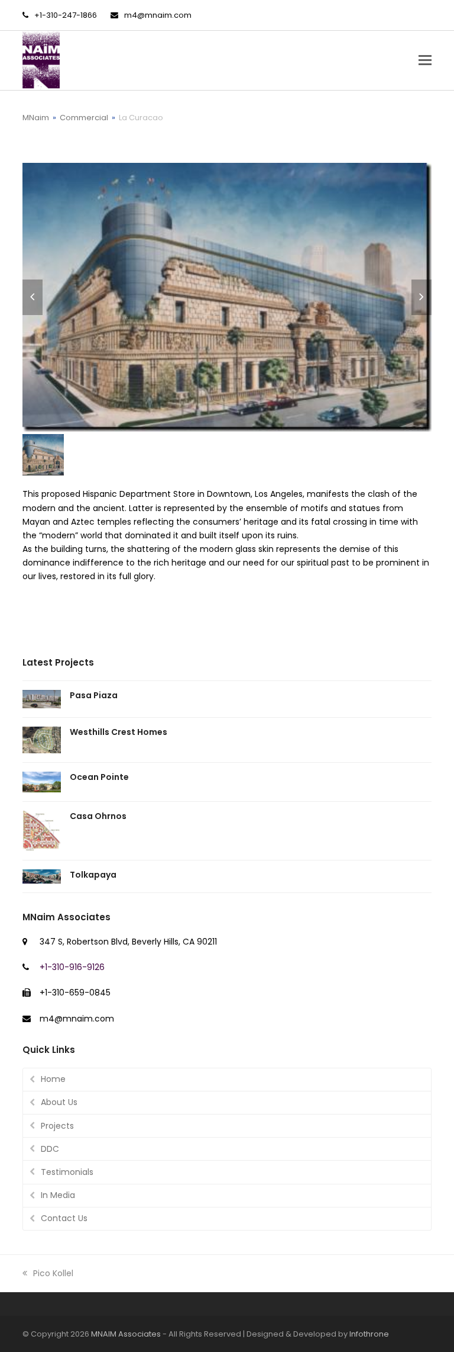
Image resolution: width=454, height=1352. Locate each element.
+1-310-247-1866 (65, 15)
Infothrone (369, 1334)
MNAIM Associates (126, 1334)
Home (53, 1079)
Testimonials (67, 1172)
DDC (50, 1149)
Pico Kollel (53, 1273)
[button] (425, 60)
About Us (59, 1102)
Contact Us (64, 1218)
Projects (57, 1126)
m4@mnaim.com (158, 15)
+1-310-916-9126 (72, 967)
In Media (58, 1195)
